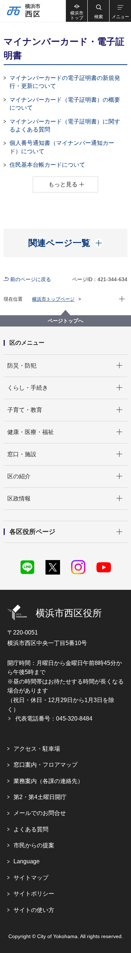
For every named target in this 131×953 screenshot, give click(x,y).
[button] (98, 11)
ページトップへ (65, 321)
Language (26, 861)
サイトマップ (30, 878)
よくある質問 (30, 829)
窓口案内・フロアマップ (45, 765)
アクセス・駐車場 (36, 749)
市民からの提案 (33, 845)
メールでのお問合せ (39, 813)
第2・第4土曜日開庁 (40, 797)
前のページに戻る (30, 279)
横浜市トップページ (53, 299)
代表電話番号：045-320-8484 (53, 718)
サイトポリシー (33, 894)
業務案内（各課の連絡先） (48, 781)
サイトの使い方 (33, 910)
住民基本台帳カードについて (47, 165)
